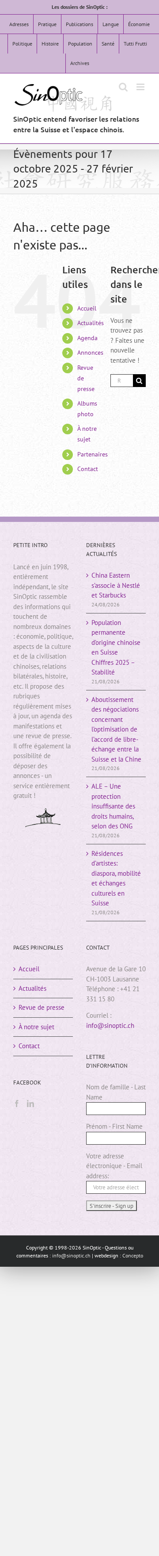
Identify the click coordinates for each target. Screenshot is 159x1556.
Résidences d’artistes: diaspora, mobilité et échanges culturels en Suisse (116, 878)
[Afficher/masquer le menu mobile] (141, 87)
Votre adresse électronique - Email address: (114, 1166)
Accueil (86, 308)
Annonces (90, 352)
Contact (87, 469)
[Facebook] (16, 1103)
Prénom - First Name (114, 1126)
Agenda (87, 338)
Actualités (90, 323)
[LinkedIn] (30, 1103)
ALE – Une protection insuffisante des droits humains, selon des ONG (113, 806)
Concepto (132, 1255)
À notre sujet (36, 1027)
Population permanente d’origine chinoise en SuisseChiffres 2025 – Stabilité (115, 647)
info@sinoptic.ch (110, 1025)
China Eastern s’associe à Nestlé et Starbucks (115, 585)
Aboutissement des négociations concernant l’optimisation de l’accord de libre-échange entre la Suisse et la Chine (116, 729)
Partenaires (92, 454)
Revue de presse (41, 1007)
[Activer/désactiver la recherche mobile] (123, 87)
